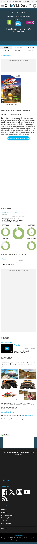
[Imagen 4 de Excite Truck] (27, 384)
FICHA (6, 47)
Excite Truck (18, 12)
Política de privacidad (7, 518)
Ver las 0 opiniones (7, 412)
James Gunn (25, 1)
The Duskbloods (16, 1)
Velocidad (26, 16)
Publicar (6, 435)
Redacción (4, 509)
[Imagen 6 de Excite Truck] (27, 374)
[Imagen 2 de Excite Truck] (27, 395)
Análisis (6, 50)
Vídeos (30, 50)
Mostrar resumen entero (18, 138)
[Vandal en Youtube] (27, 491)
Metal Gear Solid (6, 1)
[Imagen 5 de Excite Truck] (9, 384)
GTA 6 (31, 1)
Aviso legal (4, 520)
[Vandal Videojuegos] (18, 5)
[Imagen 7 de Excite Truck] (9, 374)
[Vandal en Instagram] (19, 491)
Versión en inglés (19, 535)
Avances (30, 47)
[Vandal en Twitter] (12, 491)
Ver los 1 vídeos (6, 342)
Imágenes (18, 50)
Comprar (30, 22)
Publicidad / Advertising (7, 515)
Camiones (18, 16)
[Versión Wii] (18, 23)
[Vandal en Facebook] (4, 491)
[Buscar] (30, 5)
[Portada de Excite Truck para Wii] (11, 89)
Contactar (4, 512)
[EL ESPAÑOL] (35, 6)
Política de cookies (6, 523)
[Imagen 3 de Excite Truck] (9, 395)
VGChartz (4, 528)
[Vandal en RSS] (4, 498)
